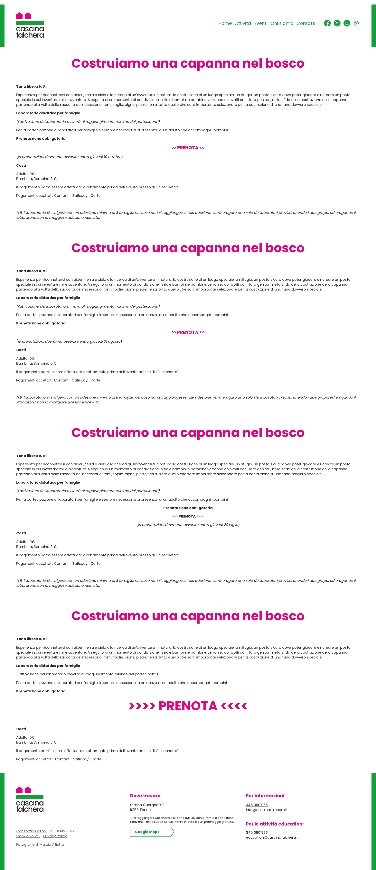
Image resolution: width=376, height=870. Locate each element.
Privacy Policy (55, 836)
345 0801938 (257, 804)
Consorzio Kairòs (31, 831)
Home (225, 23)
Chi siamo (282, 23)
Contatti (305, 23)
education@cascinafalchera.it (272, 837)
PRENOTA (187, 516)
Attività (243, 23)
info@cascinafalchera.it (266, 809)
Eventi (261, 23)
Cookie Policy (28, 836)
